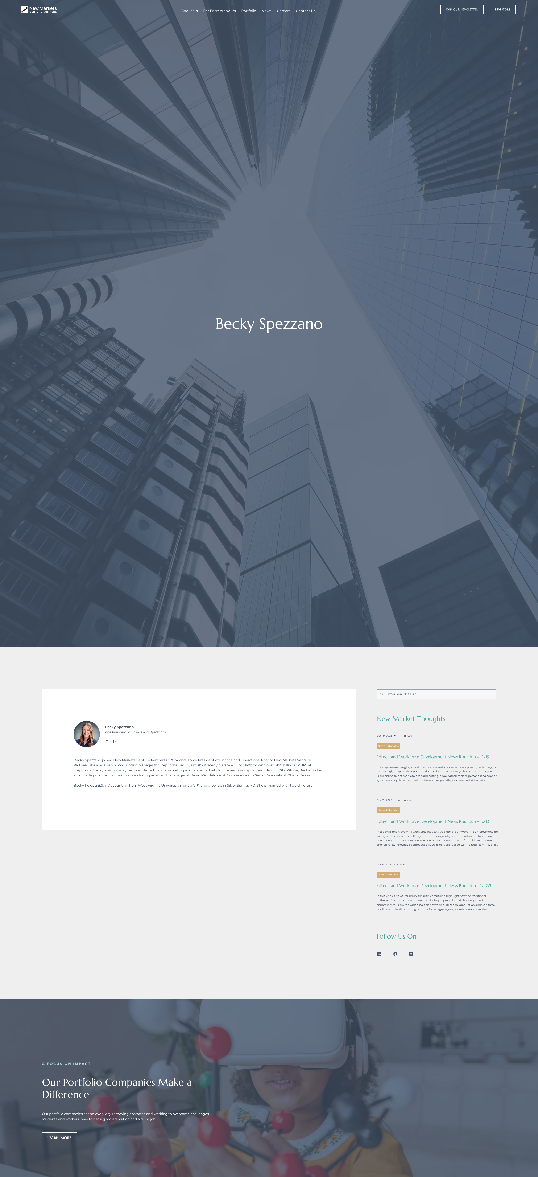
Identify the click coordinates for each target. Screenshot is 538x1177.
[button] (462, 9)
